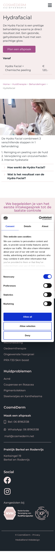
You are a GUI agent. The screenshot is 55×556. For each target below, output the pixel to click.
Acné (7, 378)
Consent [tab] (10, 226)
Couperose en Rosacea (19, 384)
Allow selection (27, 326)
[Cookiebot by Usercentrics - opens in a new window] (39, 218)
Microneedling (13, 342)
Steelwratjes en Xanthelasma (23, 396)
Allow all (27, 317)
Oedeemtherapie (15, 348)
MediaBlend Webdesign (27, 540)
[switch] (47, 285)
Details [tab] (27, 226)
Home (6, 84)
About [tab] (45, 226)
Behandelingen (37, 84)
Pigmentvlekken (15, 390)
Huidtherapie (19, 84)
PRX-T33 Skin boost (16, 360)
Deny (27, 335)
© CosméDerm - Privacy (27, 535)
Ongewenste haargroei (19, 354)
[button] (40, 5)
